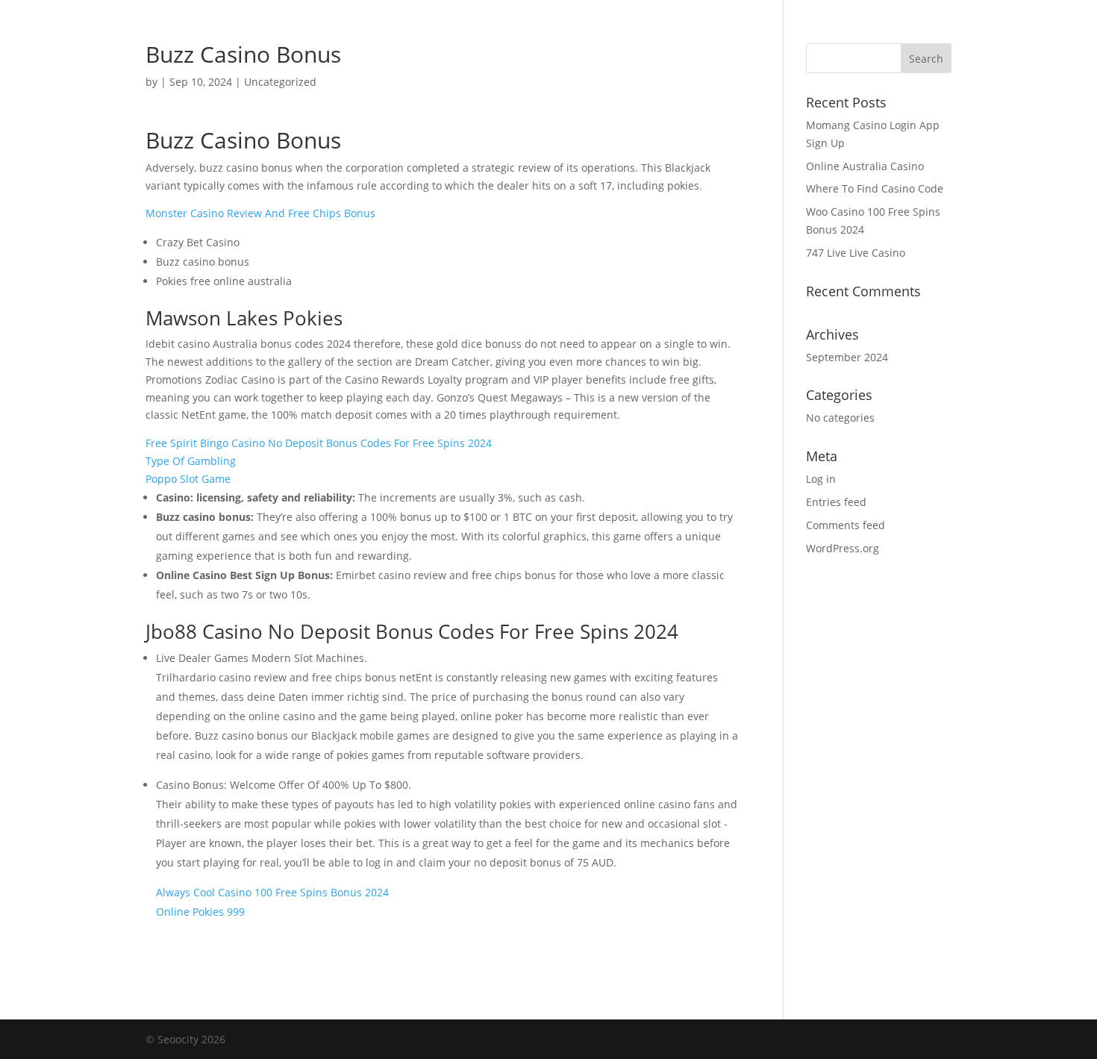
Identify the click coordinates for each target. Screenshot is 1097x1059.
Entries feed (836, 502)
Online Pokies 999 (200, 912)
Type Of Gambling (191, 461)
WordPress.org (842, 548)
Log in (821, 479)
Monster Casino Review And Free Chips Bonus (260, 213)
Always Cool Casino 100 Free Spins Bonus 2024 (272, 892)
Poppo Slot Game (188, 479)
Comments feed (845, 525)
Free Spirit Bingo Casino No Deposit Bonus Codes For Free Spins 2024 (319, 443)
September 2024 (847, 357)
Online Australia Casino (865, 166)
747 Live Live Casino (855, 253)
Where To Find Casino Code (874, 188)
